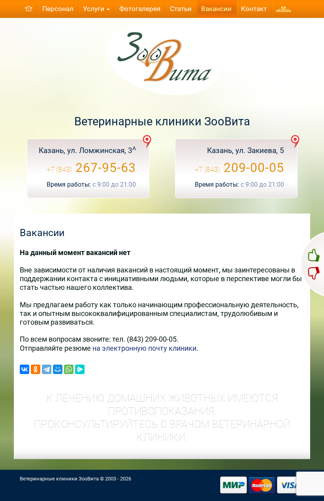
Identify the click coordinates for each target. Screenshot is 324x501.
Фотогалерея (139, 9)
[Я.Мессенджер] (80, 369)
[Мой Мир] (57, 369)
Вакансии (216, 9)
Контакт (254, 9)
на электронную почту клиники (144, 348)
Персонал (57, 9)
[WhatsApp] (68, 369)
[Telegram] (46, 369)
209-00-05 (239, 167)
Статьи (181, 9)
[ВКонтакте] (24, 369)
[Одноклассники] (35, 369)
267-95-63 (91, 167)
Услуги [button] (94, 9)
